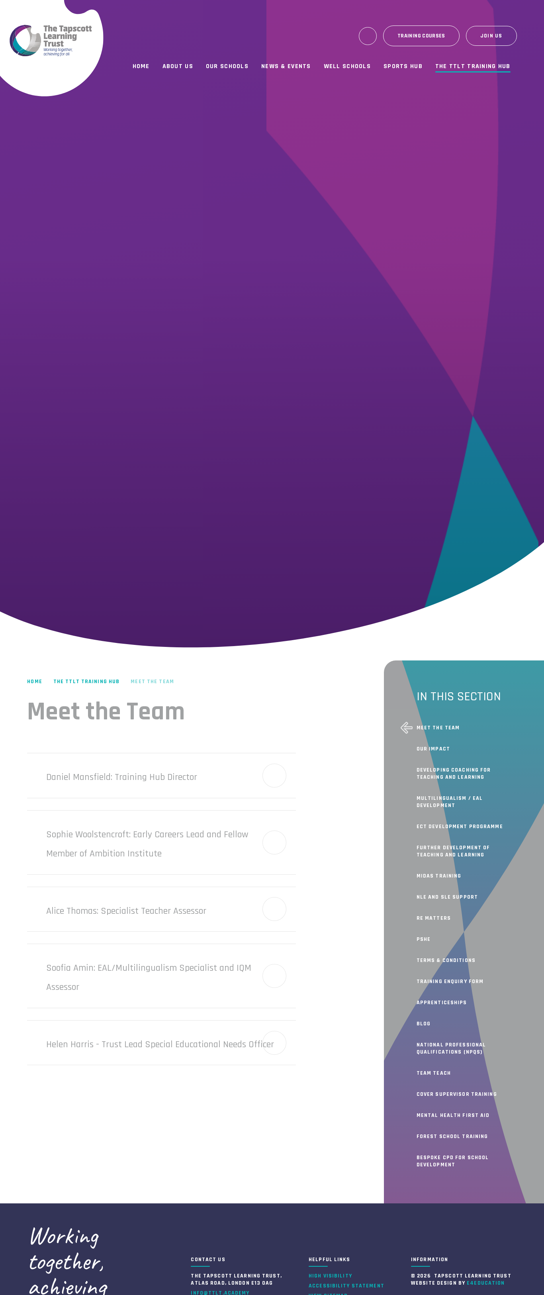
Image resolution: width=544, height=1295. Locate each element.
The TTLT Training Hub (86, 681)
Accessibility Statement (346, 1285)
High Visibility (330, 1275)
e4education (486, 1283)
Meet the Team (152, 681)
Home (34, 681)
